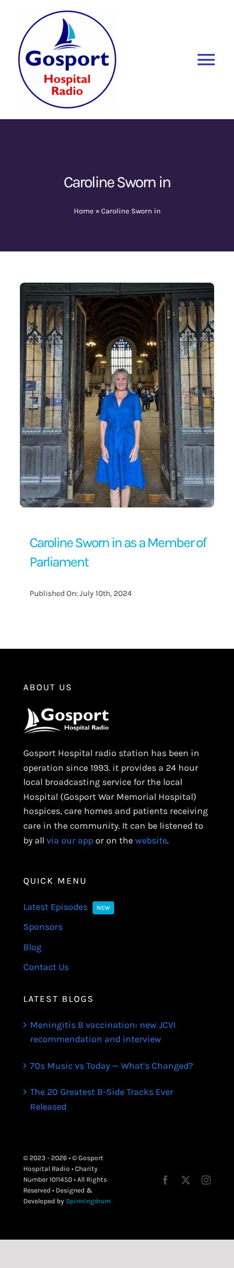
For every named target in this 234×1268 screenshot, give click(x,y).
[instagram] (206, 1180)
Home (84, 211)
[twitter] (185, 1180)
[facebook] (165, 1180)
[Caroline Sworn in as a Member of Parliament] (117, 289)
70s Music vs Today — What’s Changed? (111, 1065)
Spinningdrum (88, 1201)
